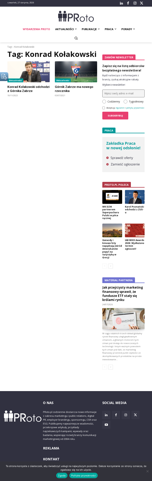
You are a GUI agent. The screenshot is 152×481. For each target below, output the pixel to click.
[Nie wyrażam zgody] (147, 471)
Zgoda (61, 475)
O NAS (48, 402)
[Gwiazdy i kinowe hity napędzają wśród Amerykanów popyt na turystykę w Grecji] (112, 230)
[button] (76, 38)
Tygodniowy (136, 101)
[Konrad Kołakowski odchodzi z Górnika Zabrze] (28, 71)
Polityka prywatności (83, 475)
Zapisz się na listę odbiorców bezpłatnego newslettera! (123, 68)
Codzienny (114, 101)
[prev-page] (104, 266)
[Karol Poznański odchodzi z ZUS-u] (135, 197)
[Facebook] (128, 3)
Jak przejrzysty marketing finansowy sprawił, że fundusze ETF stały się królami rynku (122, 293)
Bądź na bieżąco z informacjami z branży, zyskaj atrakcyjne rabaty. (120, 77)
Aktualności (15, 80)
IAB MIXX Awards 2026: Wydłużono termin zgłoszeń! (134, 244)
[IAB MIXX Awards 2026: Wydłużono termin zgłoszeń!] (135, 230)
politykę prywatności (135, 108)
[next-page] (110, 266)
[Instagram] (135, 3)
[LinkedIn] (121, 3)
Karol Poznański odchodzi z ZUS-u (134, 209)
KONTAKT (51, 459)
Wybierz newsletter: (113, 84)
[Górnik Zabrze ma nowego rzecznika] (76, 71)
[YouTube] (106, 425)
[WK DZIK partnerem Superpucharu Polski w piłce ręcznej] (112, 197)
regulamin (120, 108)
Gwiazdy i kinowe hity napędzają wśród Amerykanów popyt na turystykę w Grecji (112, 249)
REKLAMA (51, 448)
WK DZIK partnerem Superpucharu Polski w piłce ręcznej (110, 212)
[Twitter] (142, 3)
